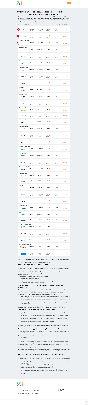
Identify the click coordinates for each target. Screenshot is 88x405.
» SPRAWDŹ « (65, 29)
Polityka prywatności (61, 389)
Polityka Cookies (60, 390)
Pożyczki (63, 2)
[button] (69, 3)
